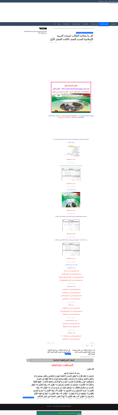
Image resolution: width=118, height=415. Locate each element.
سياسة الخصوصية (100, 1)
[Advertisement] (39, 12)
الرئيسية (106, 1)
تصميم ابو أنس (49, 406)
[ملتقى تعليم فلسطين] (113, 3)
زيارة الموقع (79, 414)
